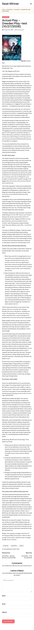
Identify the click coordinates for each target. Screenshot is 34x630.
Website (4, 612)
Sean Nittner (10, 3)
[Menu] (31, 3)
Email (4, 604)
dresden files (14, 545)
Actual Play (6, 17)
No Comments (20, 29)
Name (4, 595)
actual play (5, 545)
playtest (21, 545)
